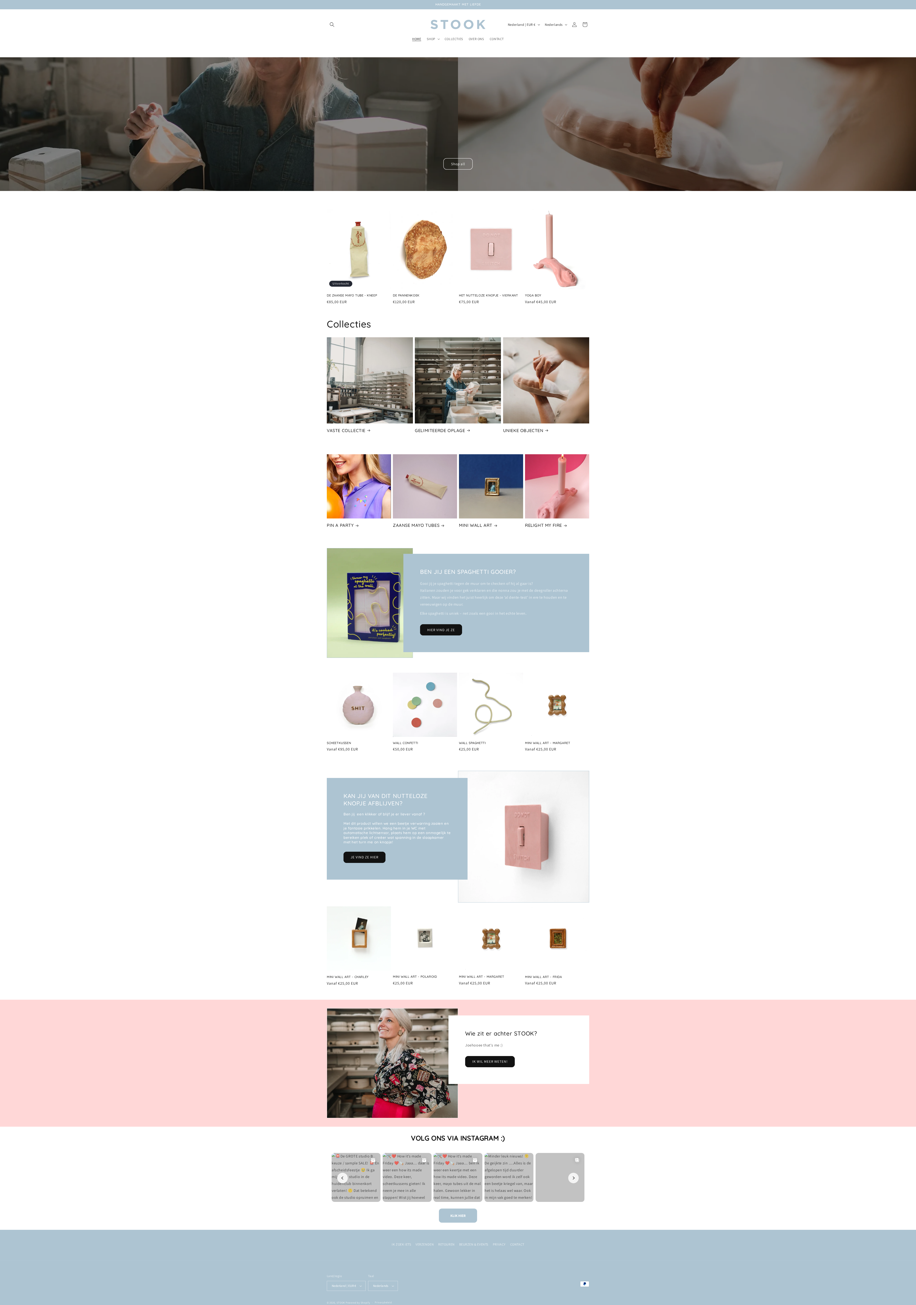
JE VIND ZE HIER (364, 857)
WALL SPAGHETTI (472, 743)
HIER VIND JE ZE (441, 629)
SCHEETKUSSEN (339, 743)
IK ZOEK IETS (401, 1244)
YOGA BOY (533, 295)
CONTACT (517, 1244)
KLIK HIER (458, 1215)
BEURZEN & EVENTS (474, 1244)
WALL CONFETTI (405, 743)
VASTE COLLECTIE (346, 430)
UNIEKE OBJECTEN (523, 430)
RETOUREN (446, 1244)
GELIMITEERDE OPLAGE (440, 430)
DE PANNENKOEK (406, 295)
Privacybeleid (383, 1302)
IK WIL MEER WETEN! (490, 1061)
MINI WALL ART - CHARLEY (348, 976)
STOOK (341, 1302)
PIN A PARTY (340, 525)
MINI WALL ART (475, 525)
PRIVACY (499, 1244)
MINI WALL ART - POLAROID (415, 976)
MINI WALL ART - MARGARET (547, 743)
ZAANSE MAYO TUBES (416, 525)
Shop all (458, 164)
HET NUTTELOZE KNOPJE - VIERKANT (488, 295)
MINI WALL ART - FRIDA (543, 976)
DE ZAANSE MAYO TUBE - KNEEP (352, 295)
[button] (332, 24)
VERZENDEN (425, 1244)
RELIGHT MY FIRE (543, 525)
